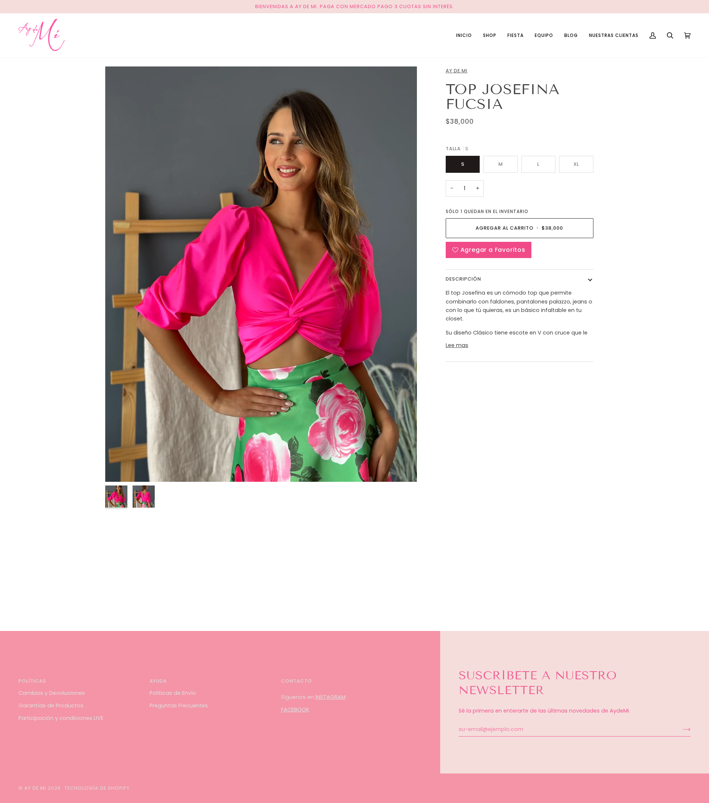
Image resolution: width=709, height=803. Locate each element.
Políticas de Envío (173, 693)
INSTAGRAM (330, 697)
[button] (489, 35)
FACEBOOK (295, 709)
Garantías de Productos (50, 705)
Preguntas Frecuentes (179, 705)
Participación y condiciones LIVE (60, 718)
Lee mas (457, 345)
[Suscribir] (681, 729)
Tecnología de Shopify (97, 788)
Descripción (463, 279)
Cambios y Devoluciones (51, 693)
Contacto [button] (296, 681)
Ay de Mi (456, 71)
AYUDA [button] (158, 681)
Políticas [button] (32, 681)
